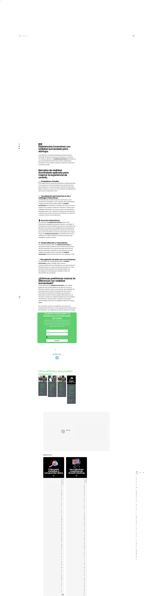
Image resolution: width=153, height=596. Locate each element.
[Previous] (140, 472)
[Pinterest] (19, 149)
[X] (19, 146)
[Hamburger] (133, 35)
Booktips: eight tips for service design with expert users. (52, 387)
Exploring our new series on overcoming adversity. (42, 386)
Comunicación (71, 399)
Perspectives (42, 393)
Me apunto (57, 340)
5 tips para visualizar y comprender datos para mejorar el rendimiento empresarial (71, 391)
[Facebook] (19, 144)
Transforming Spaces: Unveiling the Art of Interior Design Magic (136, 517)
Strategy (70, 401)
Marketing (70, 400)
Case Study (41, 392)
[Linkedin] (57, 357)
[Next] (143, 472)
